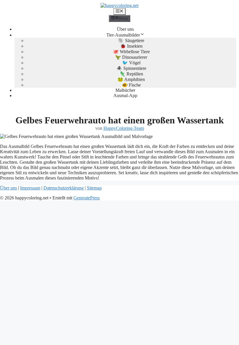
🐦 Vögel (131, 62)
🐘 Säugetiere (131, 40)
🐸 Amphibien (131, 79)
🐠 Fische (131, 84)
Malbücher (125, 90)
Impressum (30, 187)
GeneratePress (86, 197)
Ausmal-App (125, 95)
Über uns (125, 29)
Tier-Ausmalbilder (123, 34)
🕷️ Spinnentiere (131, 68)
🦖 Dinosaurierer (131, 57)
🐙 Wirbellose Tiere (131, 51)
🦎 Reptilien (131, 73)
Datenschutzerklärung (63, 187)
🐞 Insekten (131, 46)
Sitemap (94, 187)
